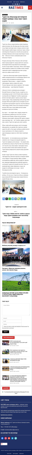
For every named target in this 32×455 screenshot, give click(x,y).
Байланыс (22, 1)
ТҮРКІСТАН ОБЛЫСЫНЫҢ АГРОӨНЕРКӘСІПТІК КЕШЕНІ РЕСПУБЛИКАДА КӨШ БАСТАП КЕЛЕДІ (19, 368)
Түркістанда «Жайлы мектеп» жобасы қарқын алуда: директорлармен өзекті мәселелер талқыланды (16, 215)
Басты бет (9, 1)
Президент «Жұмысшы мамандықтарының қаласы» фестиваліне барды (13, 269)
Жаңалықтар (5, 14)
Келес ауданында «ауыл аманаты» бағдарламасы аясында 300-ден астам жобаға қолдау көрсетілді (18, 351)
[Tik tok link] (19, 4)
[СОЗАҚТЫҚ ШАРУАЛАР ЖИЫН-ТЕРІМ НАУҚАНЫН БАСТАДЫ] (5, 360)
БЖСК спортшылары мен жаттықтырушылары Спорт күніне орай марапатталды (18, 342)
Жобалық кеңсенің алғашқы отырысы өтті (13, 245)
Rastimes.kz (28, 410)
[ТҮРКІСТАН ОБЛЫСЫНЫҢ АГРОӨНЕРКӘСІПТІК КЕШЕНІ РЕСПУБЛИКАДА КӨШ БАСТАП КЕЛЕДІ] (5, 368)
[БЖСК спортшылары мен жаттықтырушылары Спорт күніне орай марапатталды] (5, 342)
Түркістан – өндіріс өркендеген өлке (16, 207)
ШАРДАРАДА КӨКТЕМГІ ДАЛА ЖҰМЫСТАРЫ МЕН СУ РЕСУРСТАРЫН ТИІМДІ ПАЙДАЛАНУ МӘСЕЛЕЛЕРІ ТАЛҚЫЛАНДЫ (15, 294)
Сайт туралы (16, 1)
